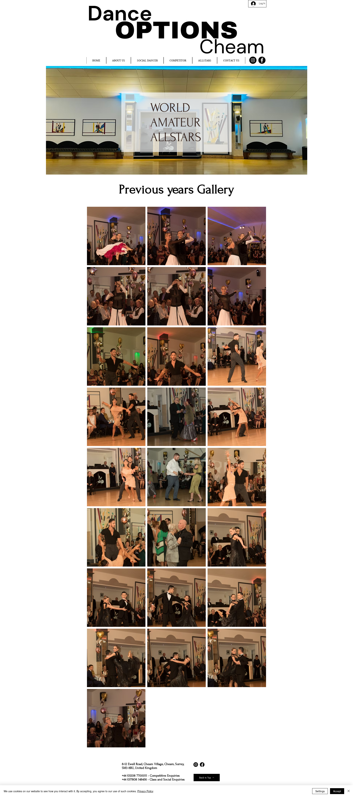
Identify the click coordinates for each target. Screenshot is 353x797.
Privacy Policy (145, 791)
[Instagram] (252, 60)
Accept (337, 791)
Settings (320, 791)
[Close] (348, 791)
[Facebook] (261, 60)
